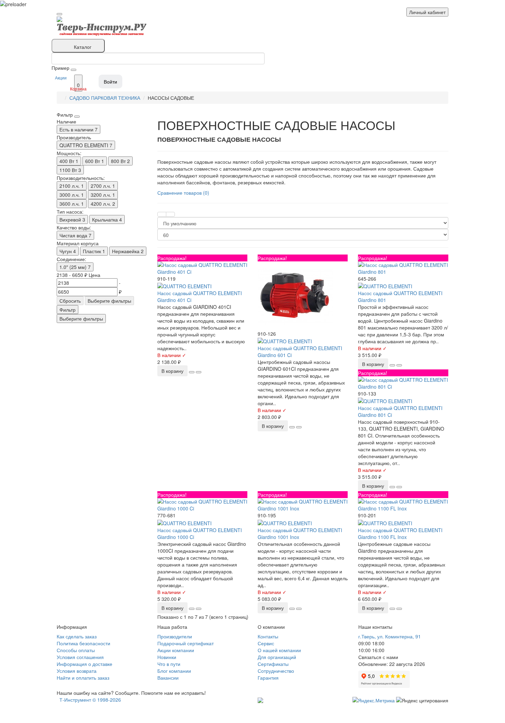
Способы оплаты (76, 650)
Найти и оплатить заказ (83, 677)
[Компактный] (170, 214)
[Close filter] (77, 117)
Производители (174, 636)
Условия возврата (77, 670)
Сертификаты (273, 663)
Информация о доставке (84, 663)
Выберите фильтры (109, 300)
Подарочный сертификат (185, 643)
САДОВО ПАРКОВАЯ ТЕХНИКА (104, 97)
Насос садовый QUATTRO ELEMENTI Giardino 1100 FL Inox (400, 533)
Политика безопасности (83, 643)
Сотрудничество (276, 670)
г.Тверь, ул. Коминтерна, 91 (389, 636)
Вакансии (168, 677)
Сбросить (70, 300)
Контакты (268, 636)
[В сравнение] (198, 372)
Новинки (166, 657)
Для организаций (277, 657)
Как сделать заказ (77, 636)
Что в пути (168, 663)
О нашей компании (279, 650)
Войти (110, 81)
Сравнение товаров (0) (183, 192)
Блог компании (174, 670)
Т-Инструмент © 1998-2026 (90, 699)
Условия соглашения (80, 657)
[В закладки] (191, 372)
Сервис (266, 643)
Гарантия (268, 677)
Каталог (82, 46)
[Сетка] (161, 214)
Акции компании (175, 650)
